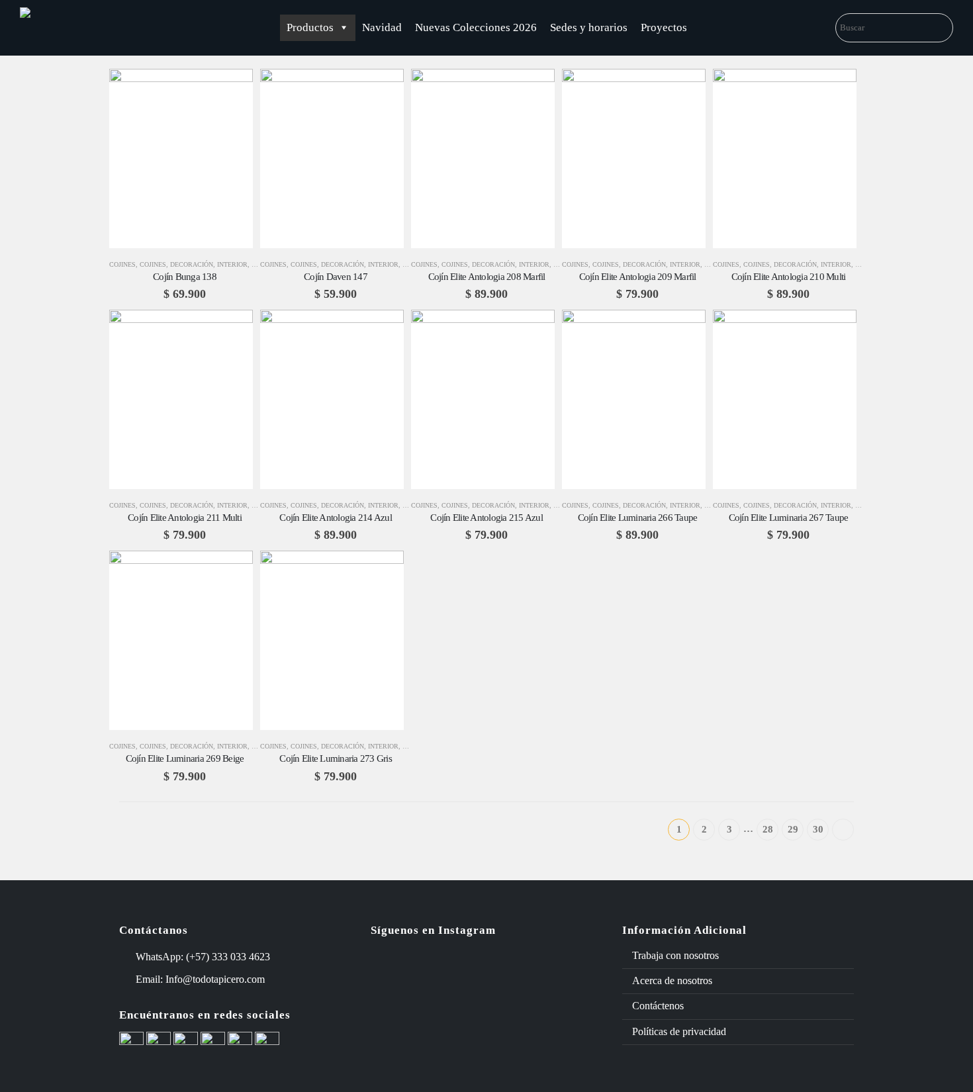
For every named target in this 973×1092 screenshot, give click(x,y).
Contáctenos (658, 1005)
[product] (181, 158)
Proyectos (664, 27)
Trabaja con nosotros (675, 955)
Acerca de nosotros (672, 980)
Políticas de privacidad (679, 1031)
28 (768, 829)
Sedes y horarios (588, 27)
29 (793, 829)
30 (818, 829)
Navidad (382, 27)
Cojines (122, 264)
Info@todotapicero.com (215, 979)
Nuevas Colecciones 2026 (476, 27)
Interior (232, 264)
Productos (310, 27)
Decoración (191, 264)
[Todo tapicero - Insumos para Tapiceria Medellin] (69, 27)
